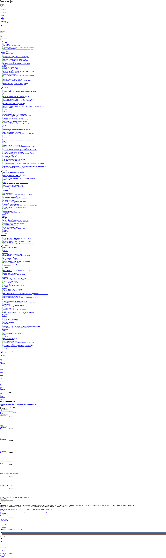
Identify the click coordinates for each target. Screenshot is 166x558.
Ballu (1, 385)
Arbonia (1, 375)
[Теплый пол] (5, 138)
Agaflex (1, 366)
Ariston (1, 378)
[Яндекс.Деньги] (3, 541)
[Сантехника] (5, 300)
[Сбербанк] (3, 538)
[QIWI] (3, 542)
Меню (3, 26)
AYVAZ (1, 382)
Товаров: (1, 405)
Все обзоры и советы (3, 513)
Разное (6, 352)
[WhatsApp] (3, 399)
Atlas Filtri (1, 381)
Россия (1, 359)
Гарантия (3, 20)
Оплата (3, 19)
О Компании (4, 21)
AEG (1, 365)
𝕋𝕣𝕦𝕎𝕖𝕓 (10, 553)
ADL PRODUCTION (3, 363)
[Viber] (2, 399)
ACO (1, 360)
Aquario (1, 372)
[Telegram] (4, 399)
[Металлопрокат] (6, 246)
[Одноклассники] (1, 399)
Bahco (1, 384)
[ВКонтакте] (0, 399)
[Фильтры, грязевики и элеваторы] (5, 350)
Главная (3, 15)
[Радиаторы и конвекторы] (5, 127)
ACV (1, 362)
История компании (6, 22)
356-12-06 (3, 12)
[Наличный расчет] (3, 545)
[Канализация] (5, 171)
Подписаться (10, 392)
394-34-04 (3, 9)
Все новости (2, 395)
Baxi (1, 387)
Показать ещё (2, 501)
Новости (3, 17)
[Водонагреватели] (6, 110)
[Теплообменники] (6, 88)
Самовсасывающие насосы (4, 409)
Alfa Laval (1, 369)
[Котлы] (5, 94)
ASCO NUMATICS (3, 379)
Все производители (3, 388)
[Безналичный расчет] (3, 544)
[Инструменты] (5, 191)
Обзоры (3, 18)
